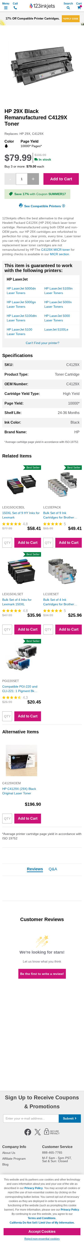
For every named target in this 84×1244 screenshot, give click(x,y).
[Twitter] (37, 1134)
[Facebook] (27, 1134)
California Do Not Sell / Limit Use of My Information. (42, 1222)
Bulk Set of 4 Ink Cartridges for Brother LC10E (58, 602)
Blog (5, 1164)
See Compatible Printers (42, 206)
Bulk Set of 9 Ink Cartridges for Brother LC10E (58, 515)
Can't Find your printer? (42, 343)
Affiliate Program (14, 1158)
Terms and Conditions (42, 1218)
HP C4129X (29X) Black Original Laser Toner (19, 791)
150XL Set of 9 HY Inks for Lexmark (21, 515)
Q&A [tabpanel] (53, 869)
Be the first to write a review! (42, 974)
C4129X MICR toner (55, 249)
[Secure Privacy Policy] (52, 1134)
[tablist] (42, 869)
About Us (8, 1153)
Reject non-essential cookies (42, 1238)
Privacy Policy (33, 1188)
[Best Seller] (21, 503)
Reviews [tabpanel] (35, 869)
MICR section (59, 254)
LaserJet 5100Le (56, 329)
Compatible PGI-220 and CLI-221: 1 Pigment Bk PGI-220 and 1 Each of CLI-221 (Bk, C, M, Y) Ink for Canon (20, 689)
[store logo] (42, 6)
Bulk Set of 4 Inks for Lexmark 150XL (17, 602)
